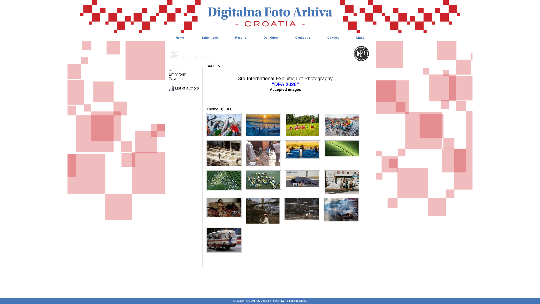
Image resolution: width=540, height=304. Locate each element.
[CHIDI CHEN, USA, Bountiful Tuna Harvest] (226, 113)
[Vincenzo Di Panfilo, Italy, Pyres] (343, 198)
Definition (271, 37)
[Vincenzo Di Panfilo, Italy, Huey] (303, 198)
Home (180, 37)
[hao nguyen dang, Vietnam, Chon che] (226, 170)
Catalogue (302, 37)
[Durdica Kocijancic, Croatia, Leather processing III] (226, 140)
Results (240, 37)
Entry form (177, 74)
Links (360, 37)
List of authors (187, 88)
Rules (173, 70)
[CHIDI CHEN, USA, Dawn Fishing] (265, 113)
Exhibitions (209, 37)
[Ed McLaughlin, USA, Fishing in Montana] (304, 140)
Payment (176, 79)
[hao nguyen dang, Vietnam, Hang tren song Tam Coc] (265, 170)
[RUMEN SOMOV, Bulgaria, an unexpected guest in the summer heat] (226, 198)
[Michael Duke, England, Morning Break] (304, 170)
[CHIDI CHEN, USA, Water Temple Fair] (343, 113)
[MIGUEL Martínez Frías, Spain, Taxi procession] (343, 170)
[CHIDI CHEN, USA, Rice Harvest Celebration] (304, 113)
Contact (333, 37)
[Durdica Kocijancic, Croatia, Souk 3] (265, 140)
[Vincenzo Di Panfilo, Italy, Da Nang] (265, 198)
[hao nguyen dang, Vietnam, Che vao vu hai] (343, 140)
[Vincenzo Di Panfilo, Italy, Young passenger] (226, 227)
